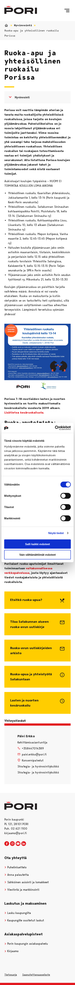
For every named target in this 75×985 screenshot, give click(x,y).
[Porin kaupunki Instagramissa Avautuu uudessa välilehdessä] (12, 843)
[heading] (37, 600)
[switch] (65, 496)
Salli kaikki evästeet (37, 543)
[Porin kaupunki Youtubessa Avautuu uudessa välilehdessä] (18, 843)
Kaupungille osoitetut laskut (25, 920)
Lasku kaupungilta (18, 913)
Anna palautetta (17, 874)
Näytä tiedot (56, 533)
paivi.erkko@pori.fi (34, 754)
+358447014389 (33, 748)
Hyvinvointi (23, 25)
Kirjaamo (12, 951)
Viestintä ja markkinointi (22, 889)
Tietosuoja (10, 974)
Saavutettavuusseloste (36, 974)
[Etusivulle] (20, 10)
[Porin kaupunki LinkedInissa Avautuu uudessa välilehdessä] (23, 843)
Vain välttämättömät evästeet (37, 554)
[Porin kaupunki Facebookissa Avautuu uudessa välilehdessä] (6, 843)
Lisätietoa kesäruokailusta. (24, 412)
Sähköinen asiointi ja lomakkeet (27, 882)
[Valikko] (67, 11)
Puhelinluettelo (16, 867)
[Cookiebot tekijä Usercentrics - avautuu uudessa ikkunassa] (55, 428)
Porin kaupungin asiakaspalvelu (27, 943)
